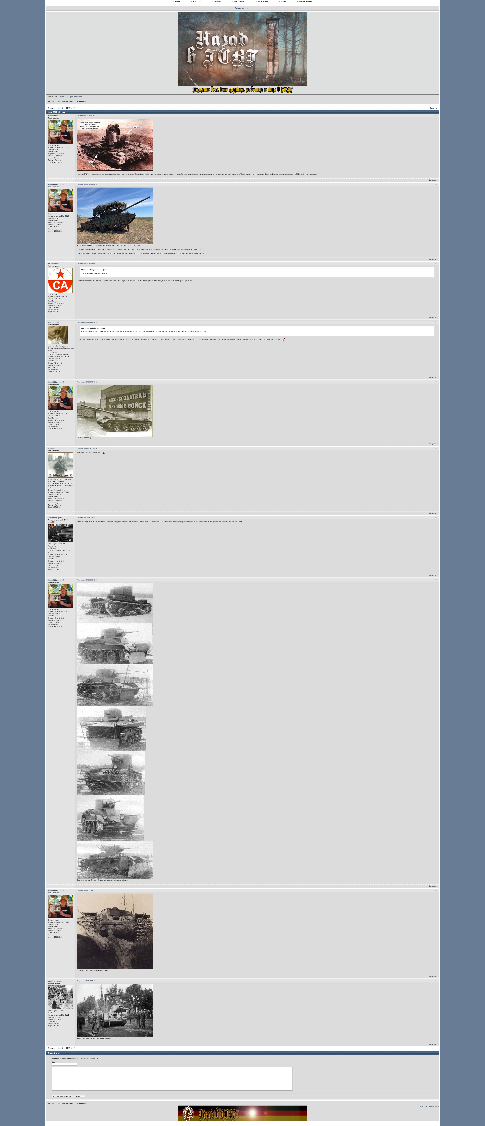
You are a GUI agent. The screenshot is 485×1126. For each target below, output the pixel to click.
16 (71, 108)
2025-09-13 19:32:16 (91, 263)
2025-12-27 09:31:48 (91, 448)
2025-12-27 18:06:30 (91, 517)
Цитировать (433, 180)
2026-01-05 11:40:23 (91, 890)
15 (69, 108)
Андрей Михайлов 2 (56, 116)
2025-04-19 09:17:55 (91, 115)
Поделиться (81, 115)
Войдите (62, 97)
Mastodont (52, 448)
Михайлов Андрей (55, 981)
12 (62, 108)
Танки (64, 101)
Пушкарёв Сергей (55, 518)
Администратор (54, 264)
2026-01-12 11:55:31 (91, 981)
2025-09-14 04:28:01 (91, 322)
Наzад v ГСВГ (54, 101)
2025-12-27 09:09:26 (91, 382)
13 (64, 108)
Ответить (433, 108)
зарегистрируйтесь (75, 97)
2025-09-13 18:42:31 (91, 184)
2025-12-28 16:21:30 (91, 580)
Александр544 (53, 322)
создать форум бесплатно (429, 1107)
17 (74, 108)
